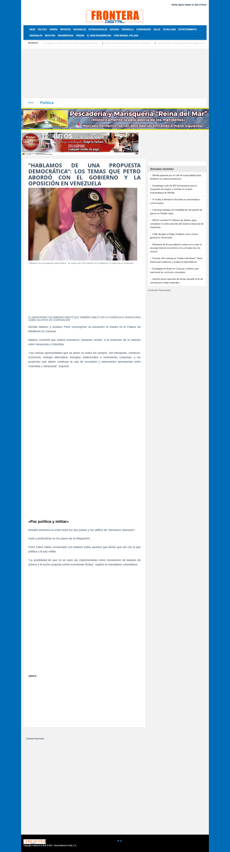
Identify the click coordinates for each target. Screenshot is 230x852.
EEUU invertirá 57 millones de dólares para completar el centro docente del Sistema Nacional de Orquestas (177, 224)
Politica (42, 29)
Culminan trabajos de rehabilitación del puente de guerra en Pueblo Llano (164, 43)
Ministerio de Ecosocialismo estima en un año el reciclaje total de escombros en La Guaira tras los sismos (176, 248)
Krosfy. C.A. (72, 845)
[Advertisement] (115, 74)
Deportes (65, 29)
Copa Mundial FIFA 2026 (126, 35)
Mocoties (50, 35)
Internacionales (98, 29)
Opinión (53, 29)
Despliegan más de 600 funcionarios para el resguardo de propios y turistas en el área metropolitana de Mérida (173, 189)
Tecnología (169, 29)
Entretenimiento (187, 29)
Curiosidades (143, 29)
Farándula (128, 29)
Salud (156, 29)
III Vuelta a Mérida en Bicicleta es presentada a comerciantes (106, 43)
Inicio (33, 29)
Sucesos (114, 29)
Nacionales (79, 29)
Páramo (80, 35)
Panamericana (65, 35)
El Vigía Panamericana (99, 35)
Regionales (36, 35)
